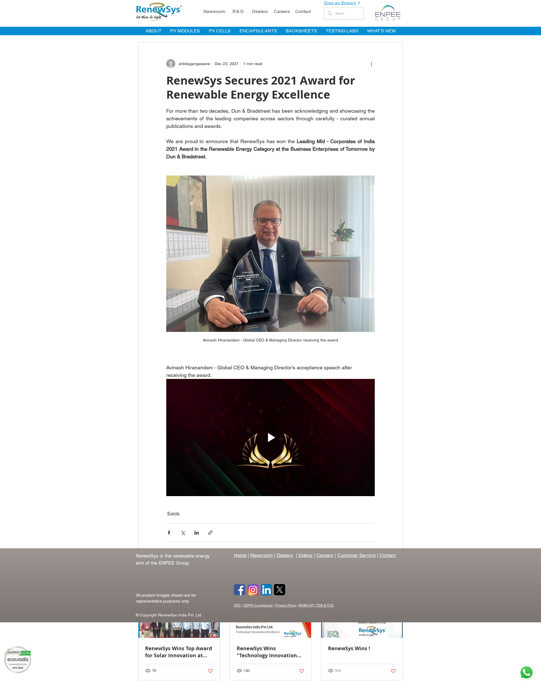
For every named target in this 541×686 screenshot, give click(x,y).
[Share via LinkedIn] (196, 532)
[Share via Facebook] (169, 532)
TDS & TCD (325, 605)
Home (240, 555)
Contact (388, 555)
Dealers (285, 555)
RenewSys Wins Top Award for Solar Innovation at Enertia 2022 (178, 652)
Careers (324, 555)
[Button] (239, 589)
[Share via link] (210, 532)
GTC (237, 605)
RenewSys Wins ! (349, 648)
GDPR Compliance (258, 605)
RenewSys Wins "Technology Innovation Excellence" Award (267, 652)
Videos (305, 555)
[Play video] (270, 437)
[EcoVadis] (17, 659)
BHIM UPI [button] (306, 605)
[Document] (526, 673)
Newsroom (261, 555)
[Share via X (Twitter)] (182, 532)
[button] (343, 3)
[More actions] (371, 63)
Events (173, 513)
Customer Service (356, 555)
